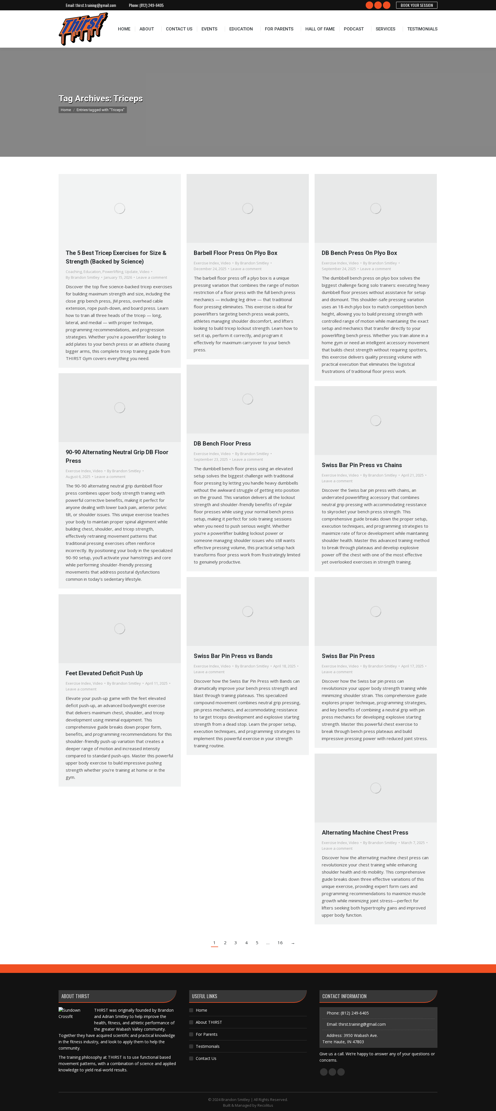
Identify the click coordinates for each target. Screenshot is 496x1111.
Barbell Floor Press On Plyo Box (235, 252)
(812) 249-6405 (152, 5)
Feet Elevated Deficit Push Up (104, 673)
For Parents (207, 1034)
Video (145, 271)
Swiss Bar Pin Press (348, 656)
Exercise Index (206, 263)
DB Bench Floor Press (222, 443)
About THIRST (209, 1022)
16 (280, 942)
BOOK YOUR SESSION (417, 5)
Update (131, 271)
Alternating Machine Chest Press (365, 832)
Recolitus (265, 1105)
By (83, 277)
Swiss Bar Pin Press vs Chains (362, 465)
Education (92, 271)
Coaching (74, 271)
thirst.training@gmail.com (95, 5)
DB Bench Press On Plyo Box (359, 252)
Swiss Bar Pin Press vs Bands (233, 656)
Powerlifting (112, 271)
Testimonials (208, 1046)
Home (201, 1010)
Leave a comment (151, 277)
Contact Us (206, 1058)
